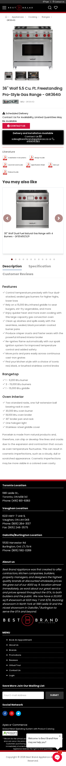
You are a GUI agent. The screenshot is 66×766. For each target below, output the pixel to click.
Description (12, 266)
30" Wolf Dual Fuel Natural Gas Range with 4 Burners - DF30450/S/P (28, 235)
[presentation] (7, 218)
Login (12, 675)
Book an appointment (20, 639)
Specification (40, 266)
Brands (12, 650)
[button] (12, 259)
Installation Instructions (17, 158)
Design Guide (40, 158)
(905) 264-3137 (21, 523)
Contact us (15, 670)
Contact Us (31, 136)
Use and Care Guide (15, 165)
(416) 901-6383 (21, 500)
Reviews (13, 660)
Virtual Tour (15, 665)
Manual (56, 165)
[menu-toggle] (4, 8)
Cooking (32, 16)
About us (13, 645)
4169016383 (33, 141)
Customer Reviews (18, 274)
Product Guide (13, 172)
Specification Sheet (38, 165)
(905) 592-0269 (21, 550)
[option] (33, 47)
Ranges (46, 16)
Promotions (15, 655)
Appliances (18, 16)
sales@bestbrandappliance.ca (30, 139)
